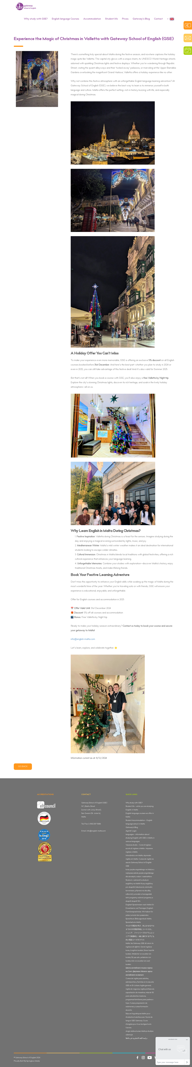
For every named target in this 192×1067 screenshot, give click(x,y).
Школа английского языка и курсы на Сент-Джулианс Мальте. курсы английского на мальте (139, 971)
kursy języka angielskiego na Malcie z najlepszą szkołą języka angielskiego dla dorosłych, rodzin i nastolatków (140, 873)
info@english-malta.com (83, 639)
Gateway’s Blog (141, 19)
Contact (158, 19)
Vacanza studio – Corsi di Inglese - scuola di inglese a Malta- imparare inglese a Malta (139, 848)
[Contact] (188, 38)
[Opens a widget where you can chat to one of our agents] (172, 1051)
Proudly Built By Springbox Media (27, 1061)
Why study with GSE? (134, 803)
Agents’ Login (131, 831)
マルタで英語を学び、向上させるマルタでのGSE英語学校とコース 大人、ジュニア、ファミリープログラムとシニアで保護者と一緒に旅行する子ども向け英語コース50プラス (140, 933)
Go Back (23, 766)
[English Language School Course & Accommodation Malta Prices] (188, 25)
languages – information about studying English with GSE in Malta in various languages (140, 838)
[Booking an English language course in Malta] (188, 50)
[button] (36, 19)
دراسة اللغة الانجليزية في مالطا (136, 1038)
